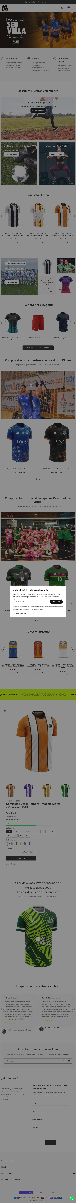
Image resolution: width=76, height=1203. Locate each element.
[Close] (63, 588)
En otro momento (20, 613)
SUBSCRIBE (56, 601)
